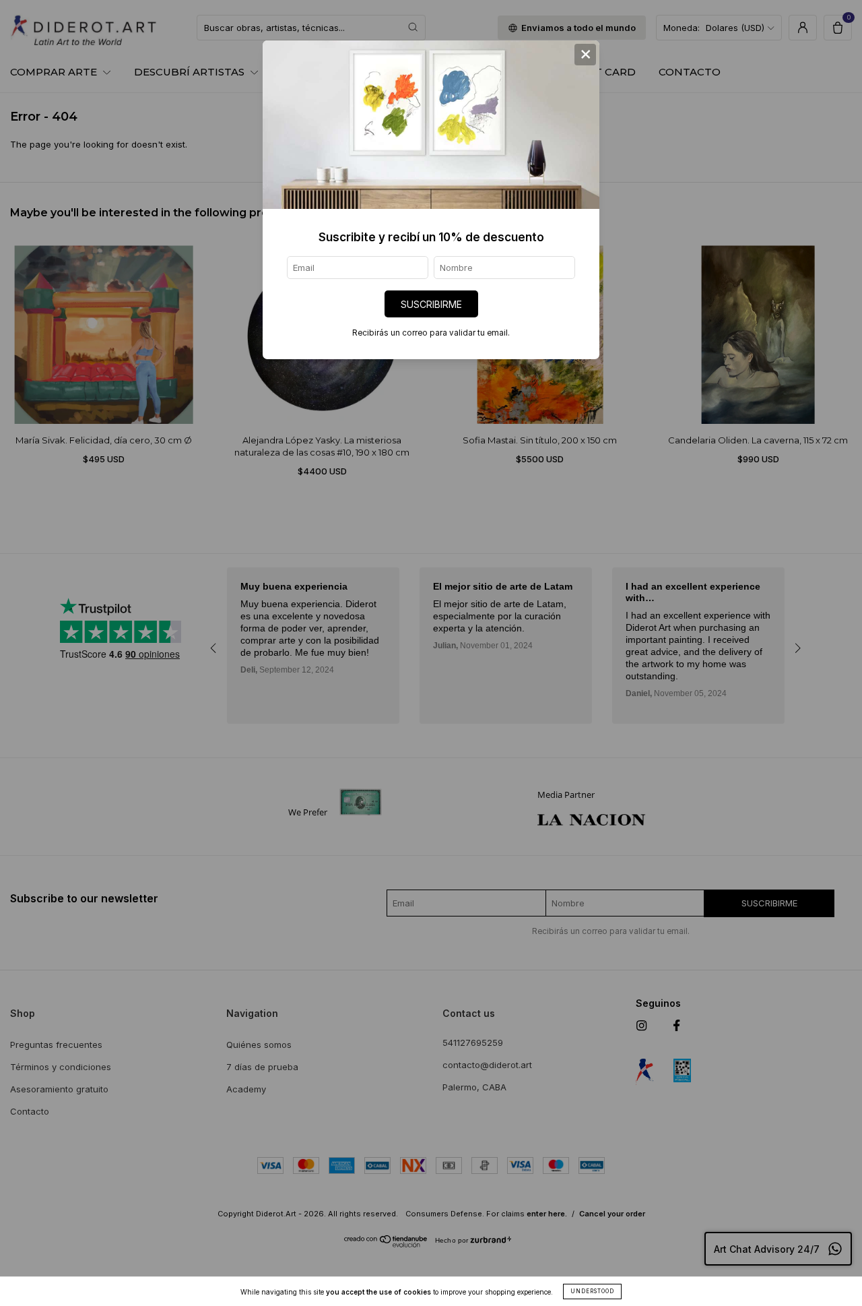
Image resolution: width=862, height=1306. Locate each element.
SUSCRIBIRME (431, 304)
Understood (592, 1291)
